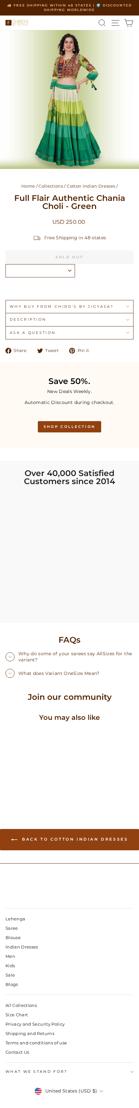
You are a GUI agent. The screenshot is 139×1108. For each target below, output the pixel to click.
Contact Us (17, 1052)
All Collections (21, 1005)
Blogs (11, 984)
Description (28, 319)
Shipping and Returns (29, 1033)
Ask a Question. (34, 332)
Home (28, 186)
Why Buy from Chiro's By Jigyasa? (61, 306)
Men (10, 956)
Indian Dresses (21, 947)
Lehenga (15, 918)
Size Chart (16, 1014)
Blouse (13, 937)
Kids (10, 965)
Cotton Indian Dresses (91, 186)
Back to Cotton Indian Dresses (74, 839)
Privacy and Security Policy (35, 1024)
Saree (11, 928)
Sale (10, 975)
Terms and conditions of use (36, 1043)
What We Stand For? (36, 1071)
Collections (50, 186)
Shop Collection (70, 426)
